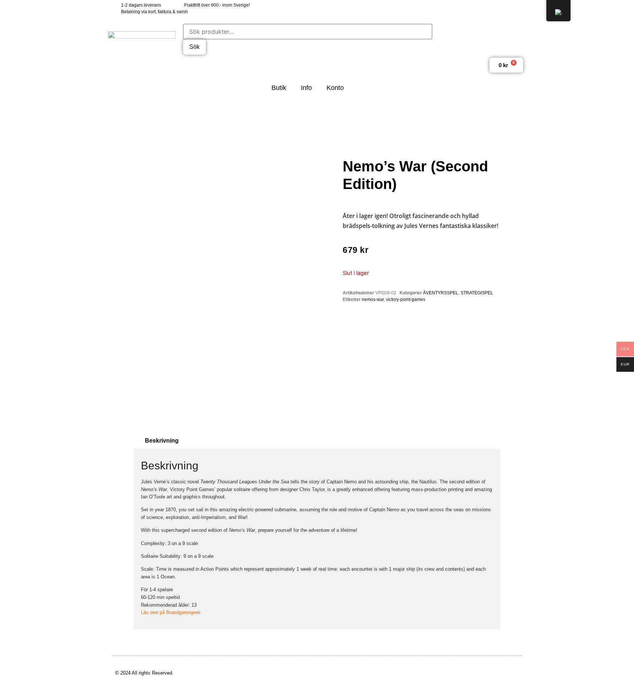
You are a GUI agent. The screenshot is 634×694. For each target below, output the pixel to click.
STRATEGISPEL (476, 292)
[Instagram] (501, 8)
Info (306, 87)
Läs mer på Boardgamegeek (171, 612)
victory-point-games (405, 299)
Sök (194, 47)
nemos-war (373, 299)
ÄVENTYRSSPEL (440, 292)
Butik (279, 87)
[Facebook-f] (468, 8)
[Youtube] (518, 8)
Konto (335, 87)
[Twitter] (485, 8)
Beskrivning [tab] (162, 440)
